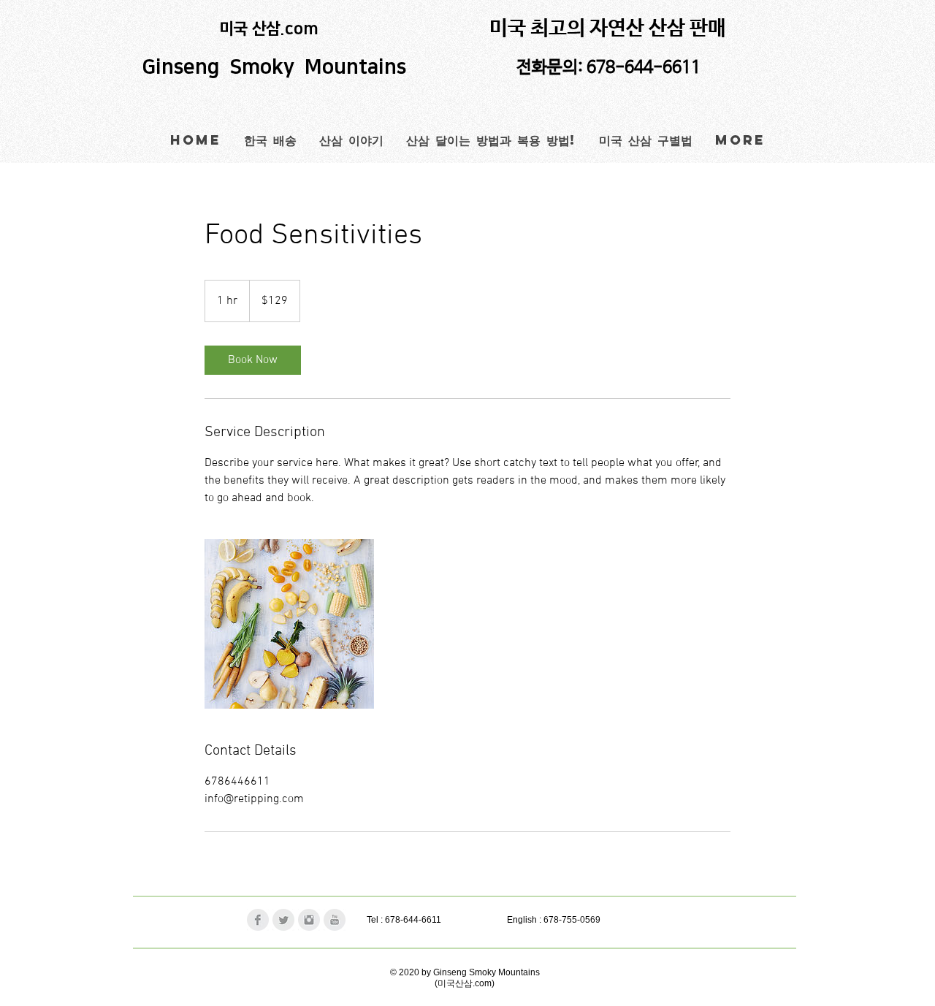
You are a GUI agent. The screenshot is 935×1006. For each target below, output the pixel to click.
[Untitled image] (289, 624)
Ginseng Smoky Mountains (276, 67)
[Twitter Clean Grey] (283, 920)
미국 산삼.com (269, 29)
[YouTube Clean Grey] (335, 920)
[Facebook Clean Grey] (258, 920)
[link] (253, 360)
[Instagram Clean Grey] (309, 920)
